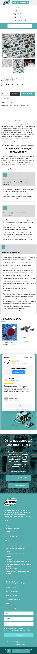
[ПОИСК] (34, 26)
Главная (4, 76)
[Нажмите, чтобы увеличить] (5, 55)
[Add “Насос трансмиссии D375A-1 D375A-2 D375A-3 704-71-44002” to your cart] (31, 327)
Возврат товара (11, 536)
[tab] (18, 120)
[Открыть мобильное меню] (3, 26)
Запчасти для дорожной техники (17, 562)
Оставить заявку (22, 2)
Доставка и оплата (12, 529)
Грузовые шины (11, 569)
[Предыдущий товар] (2, 112)
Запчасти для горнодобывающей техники (17, 572)
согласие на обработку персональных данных (18, 630)
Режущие (9, 559)
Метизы (8, 556)
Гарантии (9, 534)
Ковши (8, 551)
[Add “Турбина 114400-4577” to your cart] (14, 327)
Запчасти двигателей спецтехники (18, 546)
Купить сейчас (28, 93)
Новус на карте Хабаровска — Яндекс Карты (18, 409)
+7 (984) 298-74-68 (9, 163)
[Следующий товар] (6, 112)
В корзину (15, 94)
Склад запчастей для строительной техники (15, 78)
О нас (7, 526)
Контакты (9, 531)
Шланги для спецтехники (15, 554)
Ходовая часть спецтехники (15, 548)
